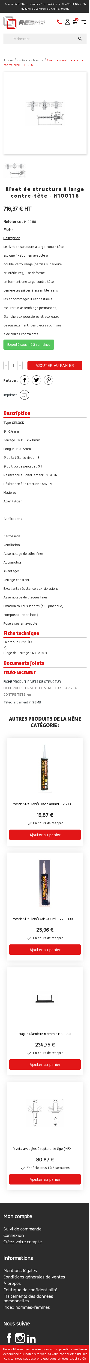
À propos (12, 1283)
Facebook (9, 1337)
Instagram (20, 1337)
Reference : (13, 221)
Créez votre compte (22, 1242)
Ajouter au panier (55, 365)
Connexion (13, 1235)
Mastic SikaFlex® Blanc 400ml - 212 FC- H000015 (45, 804)
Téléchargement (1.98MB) (22, 702)
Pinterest (48, 380)
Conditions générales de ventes (34, 1277)
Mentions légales (20, 1270)
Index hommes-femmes (26, 1307)
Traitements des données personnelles (28, 1298)
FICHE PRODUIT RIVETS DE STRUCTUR (32, 681)
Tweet (36, 380)
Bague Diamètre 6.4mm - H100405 (45, 1033)
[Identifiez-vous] (67, 23)
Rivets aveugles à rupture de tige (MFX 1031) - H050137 (45, 1148)
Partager (24, 380)
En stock (9, 642)
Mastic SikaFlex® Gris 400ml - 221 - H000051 (45, 919)
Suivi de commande (22, 1229)
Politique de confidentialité (30, 1290)
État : (8, 229)
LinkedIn (31, 1338)
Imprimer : (10, 395)
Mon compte (17, 1216)
